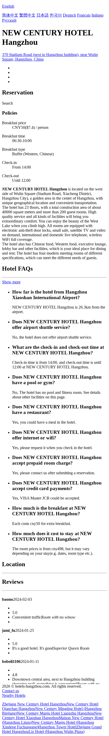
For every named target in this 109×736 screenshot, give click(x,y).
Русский (9, 20)
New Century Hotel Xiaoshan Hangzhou (52, 715)
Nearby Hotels (13, 695)
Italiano (97, 15)
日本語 (43, 15)
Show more (11, 282)
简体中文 (10, 15)
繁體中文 (27, 15)
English (8, 6)
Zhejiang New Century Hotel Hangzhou (34, 704)
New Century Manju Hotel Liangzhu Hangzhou (55, 713)
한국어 (56, 15)
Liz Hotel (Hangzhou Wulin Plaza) (56, 731)
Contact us (10, 691)
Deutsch (69, 15)
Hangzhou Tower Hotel (57, 727)
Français (83, 15)
